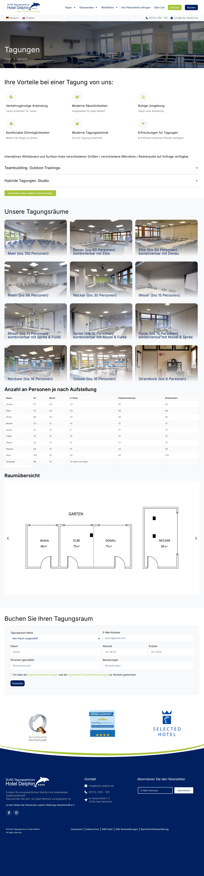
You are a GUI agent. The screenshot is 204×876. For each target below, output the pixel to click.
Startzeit (107, 646)
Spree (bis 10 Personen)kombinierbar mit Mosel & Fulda (99, 335)
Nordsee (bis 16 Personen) (30, 379)
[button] (8, 538)
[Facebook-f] (9, 813)
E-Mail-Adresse (111, 632)
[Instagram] (16, 813)
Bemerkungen (110, 660)
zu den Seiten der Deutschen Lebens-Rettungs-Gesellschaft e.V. (40, 805)
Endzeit (153, 646)
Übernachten (86, 7)
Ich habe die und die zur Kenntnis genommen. (74, 674)
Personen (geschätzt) (22, 660)
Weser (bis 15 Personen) (159, 295)
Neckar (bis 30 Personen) (95, 295)
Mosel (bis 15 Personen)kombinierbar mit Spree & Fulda (34, 335)
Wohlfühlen (107, 7)
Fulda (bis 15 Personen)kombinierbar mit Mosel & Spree (166, 335)
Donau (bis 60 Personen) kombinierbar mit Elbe (94, 252)
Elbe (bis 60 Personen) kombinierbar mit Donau (159, 252)
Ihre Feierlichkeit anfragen (135, 7)
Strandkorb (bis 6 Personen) (162, 379)
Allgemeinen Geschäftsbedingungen (88, 674)
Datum (14, 646)
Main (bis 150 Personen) (28, 253)
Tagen (68, 7)
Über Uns (159, 7)
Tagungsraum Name (21, 632)
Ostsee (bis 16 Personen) (94, 379)
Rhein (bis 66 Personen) (28, 295)
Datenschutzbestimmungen (43, 674)
